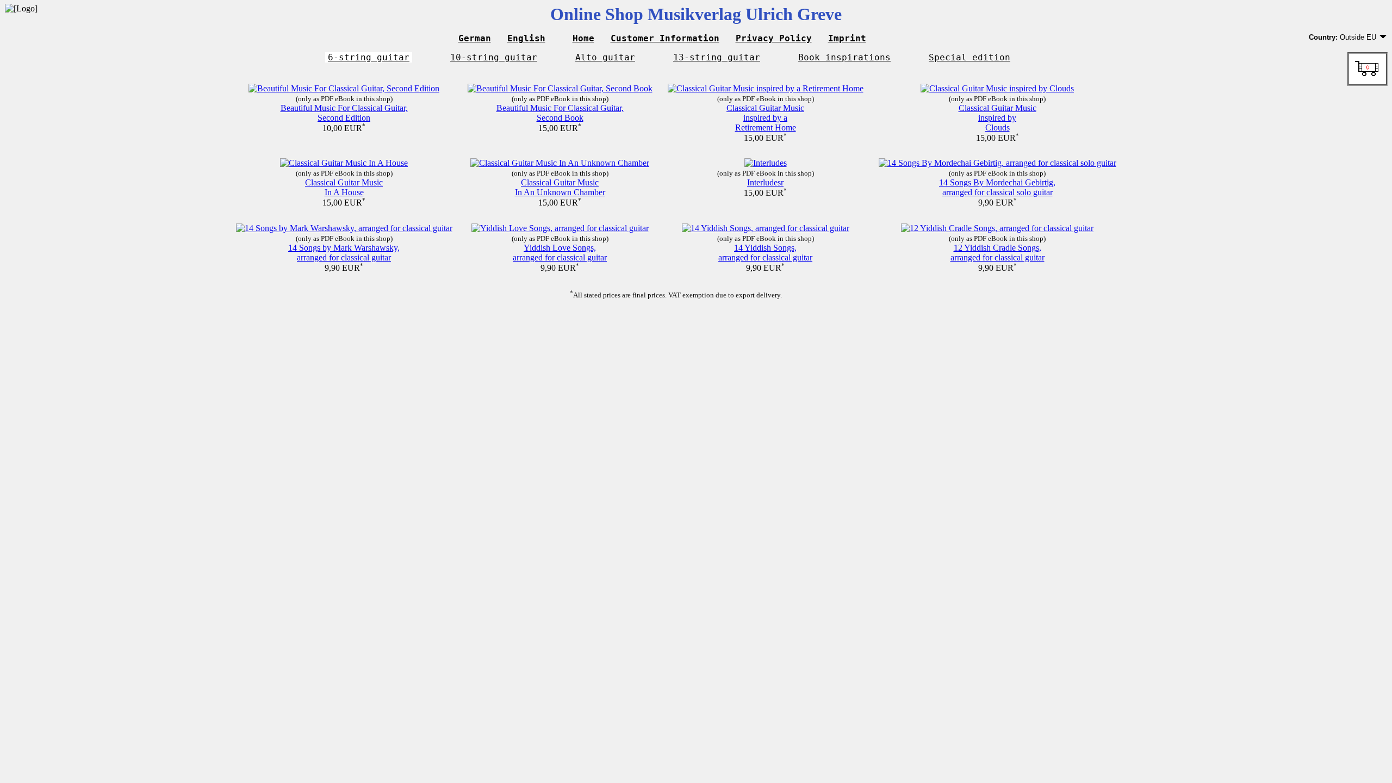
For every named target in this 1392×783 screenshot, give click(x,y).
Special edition (969, 57)
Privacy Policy (774, 38)
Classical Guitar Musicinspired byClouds (997, 117)
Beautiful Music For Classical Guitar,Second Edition (344, 112)
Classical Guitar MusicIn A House (344, 187)
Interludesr (765, 182)
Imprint (847, 38)
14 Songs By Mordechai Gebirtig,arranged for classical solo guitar (997, 187)
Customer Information (665, 38)
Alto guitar (605, 57)
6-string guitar (368, 57)
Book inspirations (844, 57)
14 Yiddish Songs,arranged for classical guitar (765, 252)
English (526, 38)
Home (583, 38)
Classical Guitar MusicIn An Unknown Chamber (560, 187)
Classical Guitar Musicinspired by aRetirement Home (765, 117)
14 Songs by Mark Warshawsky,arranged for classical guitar (344, 252)
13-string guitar (716, 57)
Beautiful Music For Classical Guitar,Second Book (560, 112)
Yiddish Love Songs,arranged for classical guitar (560, 252)
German (474, 38)
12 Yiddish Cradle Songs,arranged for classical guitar (997, 252)
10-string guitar (493, 57)
